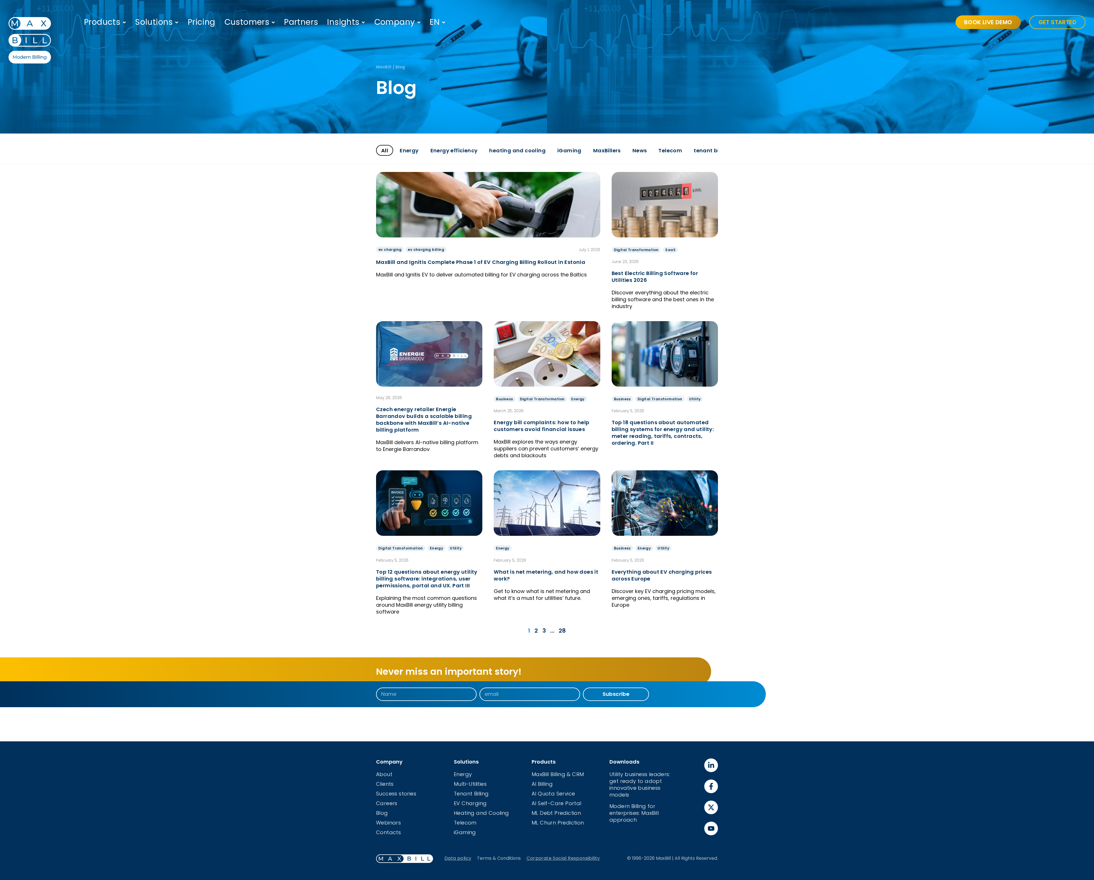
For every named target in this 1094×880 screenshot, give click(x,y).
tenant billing (712, 150)
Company (394, 22)
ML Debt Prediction (556, 813)
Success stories (396, 793)
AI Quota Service (553, 793)
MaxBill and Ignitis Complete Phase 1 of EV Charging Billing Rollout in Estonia (480, 262)
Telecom (670, 150)
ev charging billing (426, 249)
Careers (386, 803)
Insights (343, 22)
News (639, 150)
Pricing (201, 22)
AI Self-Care (548, 803)
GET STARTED (1057, 22)
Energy (409, 150)
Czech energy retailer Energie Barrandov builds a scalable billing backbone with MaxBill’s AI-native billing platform (424, 419)
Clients (385, 783)
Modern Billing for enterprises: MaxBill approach (634, 813)
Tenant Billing (471, 793)
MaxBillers (607, 150)
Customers (247, 22)
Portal (573, 803)
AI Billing (542, 783)
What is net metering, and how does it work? (546, 575)
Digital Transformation (636, 249)
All (384, 150)
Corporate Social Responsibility (563, 858)
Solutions (154, 22)
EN (435, 22)
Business (504, 399)
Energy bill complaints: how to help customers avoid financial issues (541, 426)
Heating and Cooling (481, 813)
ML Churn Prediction (558, 822)
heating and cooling (517, 150)
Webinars (388, 822)
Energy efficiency (454, 150)
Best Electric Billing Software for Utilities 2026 (655, 277)
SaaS (670, 249)
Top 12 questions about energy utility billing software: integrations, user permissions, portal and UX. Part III (426, 578)
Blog (382, 813)
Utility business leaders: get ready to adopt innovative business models (639, 784)
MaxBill (384, 67)
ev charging (389, 249)
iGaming (569, 150)
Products (102, 22)
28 (562, 631)
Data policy (457, 858)
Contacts (388, 832)
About (384, 774)
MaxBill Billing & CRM (558, 774)
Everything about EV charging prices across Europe (662, 575)
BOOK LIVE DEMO (988, 22)
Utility (695, 399)
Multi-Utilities (470, 783)
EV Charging (470, 803)
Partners (301, 22)
